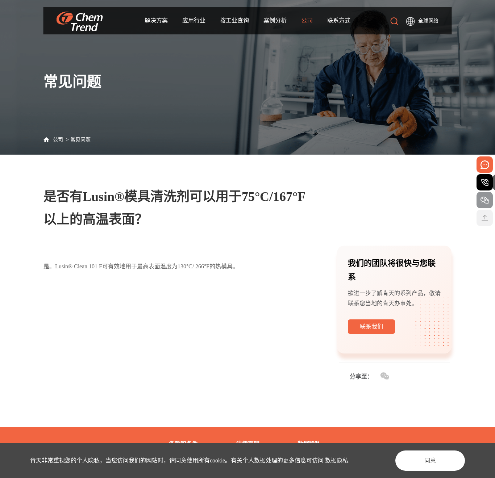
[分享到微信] (384, 376)
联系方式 (338, 20)
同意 (430, 460)
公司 (58, 139)
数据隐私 (336, 460)
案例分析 (275, 20)
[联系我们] (371, 332)
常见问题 (80, 139)
